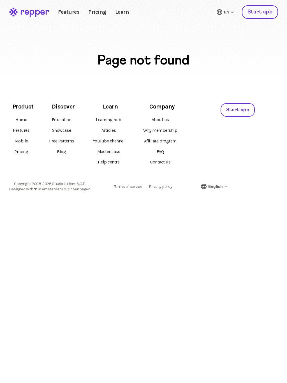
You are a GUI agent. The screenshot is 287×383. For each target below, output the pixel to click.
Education (61, 119)
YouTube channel (109, 141)
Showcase (61, 130)
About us (160, 119)
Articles (108, 130)
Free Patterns (61, 141)
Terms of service (128, 186)
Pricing (97, 12)
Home (21, 119)
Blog (61, 151)
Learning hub (108, 119)
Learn (122, 12)
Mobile (21, 141)
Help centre (109, 162)
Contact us (160, 162)
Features (68, 12)
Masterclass (108, 151)
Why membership (160, 130)
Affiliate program (160, 141)
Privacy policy (160, 186)
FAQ (160, 151)
